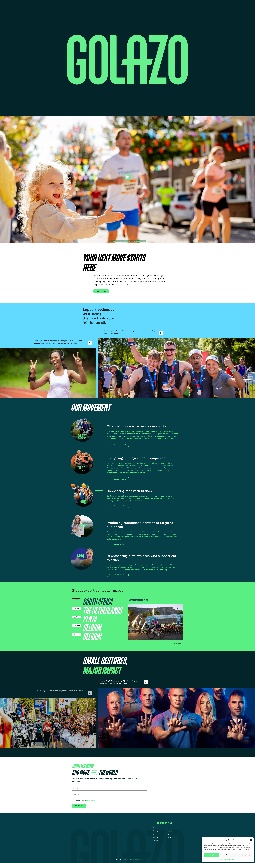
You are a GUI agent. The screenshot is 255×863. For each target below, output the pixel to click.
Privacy (132, 859)
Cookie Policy (223, 859)
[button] (251, 840)
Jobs (152, 3)
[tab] (100, 601)
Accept (211, 855)
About (162, 3)
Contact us (178, 3)
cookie (138, 859)
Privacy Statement (230, 859)
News (144, 3)
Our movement (120, 3)
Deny (228, 855)
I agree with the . (85, 800)
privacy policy (91, 800)
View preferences (244, 855)
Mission (135, 3)
